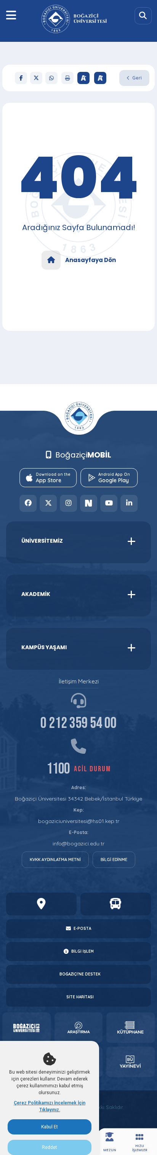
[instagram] (68, 503)
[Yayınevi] (130, 1062)
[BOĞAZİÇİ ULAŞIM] (115, 904)
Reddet (49, 1147)
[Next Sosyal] (88, 503)
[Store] (26, 1027)
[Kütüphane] (130, 1027)
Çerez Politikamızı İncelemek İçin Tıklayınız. (49, 1106)
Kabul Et (49, 1127)
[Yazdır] (67, 78)
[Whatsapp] (51, 78)
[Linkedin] (129, 503)
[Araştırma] (78, 1027)
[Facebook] (21, 78)
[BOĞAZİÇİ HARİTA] (41, 904)
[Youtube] (108, 503)
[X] (36, 78)
